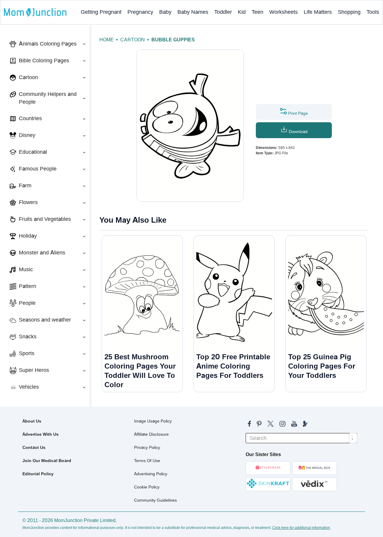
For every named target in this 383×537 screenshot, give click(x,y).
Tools (373, 12)
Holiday (28, 236)
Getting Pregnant (101, 12)
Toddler (223, 12)
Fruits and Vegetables (45, 219)
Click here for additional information (301, 528)
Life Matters (318, 12)
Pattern (27, 286)
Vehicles (29, 387)
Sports (26, 353)
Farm (25, 185)
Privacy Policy (147, 447)
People (27, 303)
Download (298, 131)
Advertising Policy (150, 473)
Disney (27, 135)
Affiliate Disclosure (151, 434)
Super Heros (34, 370)
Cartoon (28, 77)
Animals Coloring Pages (48, 44)
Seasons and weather (45, 320)
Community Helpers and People (48, 98)
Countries (30, 118)
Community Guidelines (155, 500)
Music (26, 269)
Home (106, 39)
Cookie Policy (146, 487)
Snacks (28, 337)
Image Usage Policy (153, 421)
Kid (242, 12)
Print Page (297, 113)
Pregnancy (140, 12)
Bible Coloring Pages (44, 61)
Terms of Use (147, 460)
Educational (33, 152)
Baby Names (192, 12)
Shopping (349, 12)
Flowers (28, 202)
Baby (165, 12)
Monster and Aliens (42, 253)
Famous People (38, 169)
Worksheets (283, 12)
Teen (257, 12)
